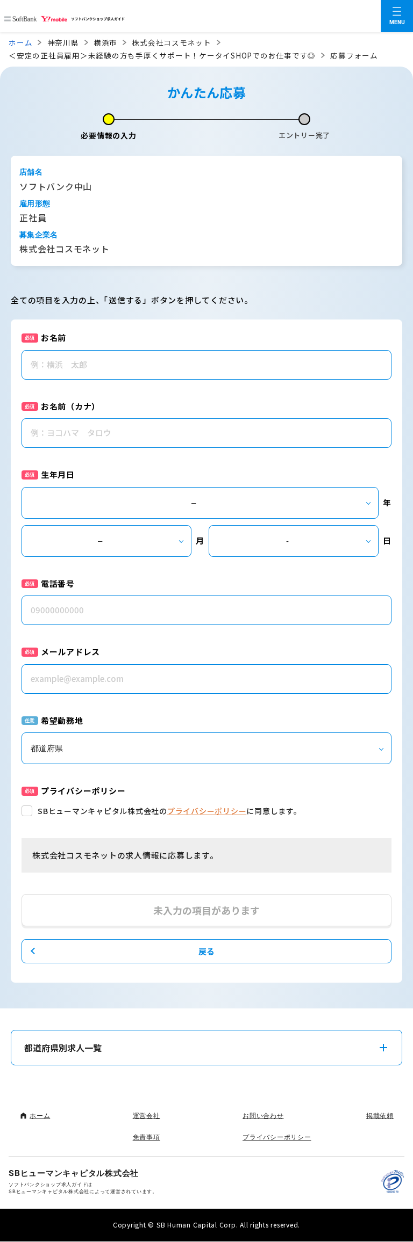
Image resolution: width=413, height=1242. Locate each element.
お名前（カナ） (70, 406)
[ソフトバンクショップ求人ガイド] (64, 16)
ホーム (20, 42)
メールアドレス (70, 651)
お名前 (53, 337)
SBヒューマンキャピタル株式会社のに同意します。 (170, 810)
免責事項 (146, 1137)
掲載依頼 (380, 1116)
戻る (206, 951)
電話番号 (58, 583)
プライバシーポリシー (207, 810)
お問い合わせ (263, 1116)
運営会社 (146, 1116)
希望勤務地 (62, 720)
